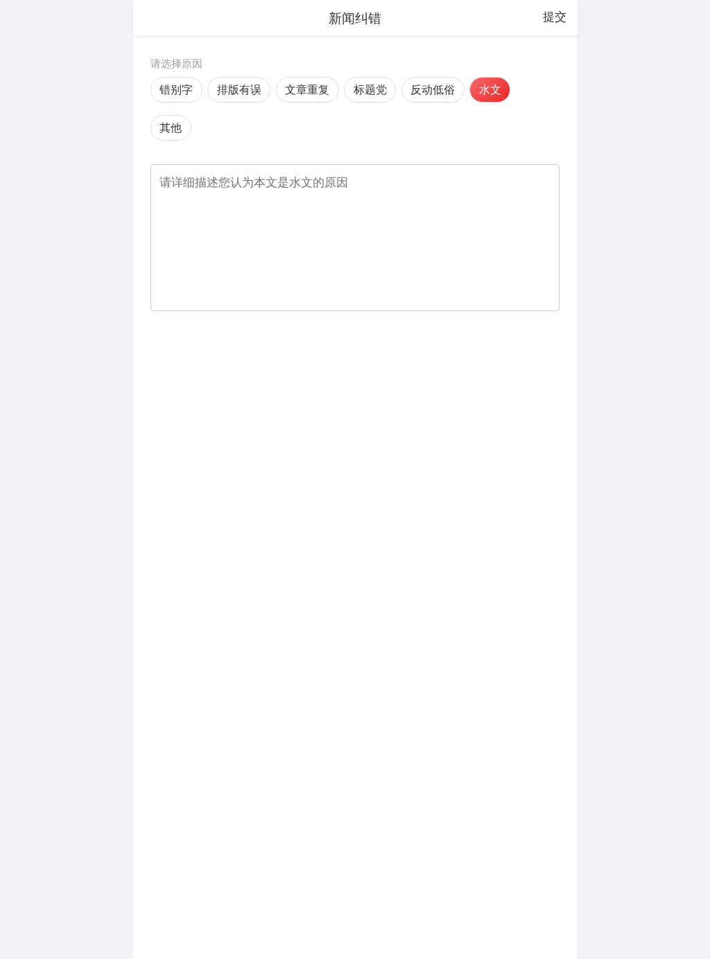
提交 (554, 17)
